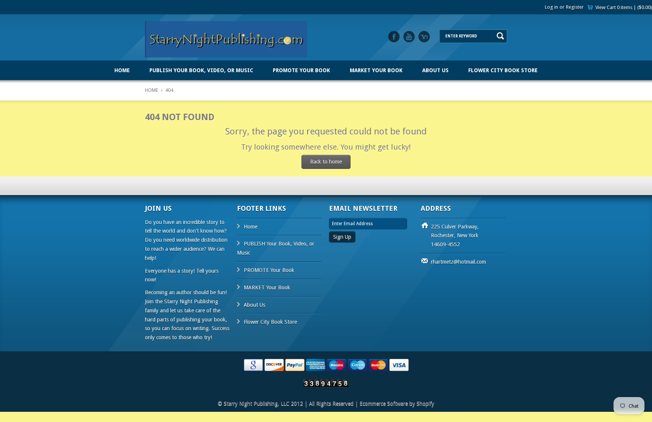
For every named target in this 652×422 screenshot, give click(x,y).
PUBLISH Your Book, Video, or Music (201, 70)
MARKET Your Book (376, 70)
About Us (435, 70)
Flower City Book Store (503, 70)
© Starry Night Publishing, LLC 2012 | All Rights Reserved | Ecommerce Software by (317, 403)
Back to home (326, 162)
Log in (551, 7)
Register (575, 7)
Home (122, 70)
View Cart (623, 7)
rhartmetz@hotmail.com (458, 262)
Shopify (425, 403)
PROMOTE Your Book (301, 70)
